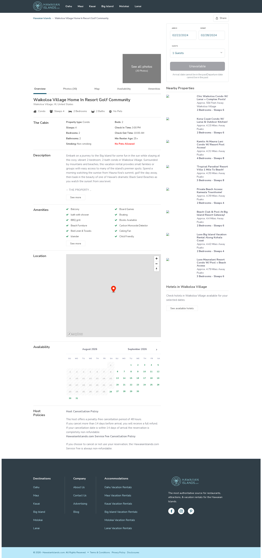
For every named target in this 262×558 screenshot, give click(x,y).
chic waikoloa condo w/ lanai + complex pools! (212, 98)
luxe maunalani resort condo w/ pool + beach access (211, 262)
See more (75, 197)
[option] (110, 391)
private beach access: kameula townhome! (210, 191)
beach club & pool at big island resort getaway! (212, 213)
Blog (76, 512)
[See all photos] (77, 53)
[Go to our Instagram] (181, 511)
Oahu (68, 6)
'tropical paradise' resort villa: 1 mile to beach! (212, 168)
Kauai (92, 6)
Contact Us (79, 495)
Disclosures (133, 552)
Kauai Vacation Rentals (118, 503)
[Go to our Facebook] (171, 511)
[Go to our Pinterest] (191, 511)
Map (97, 88)
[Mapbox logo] (75, 334)
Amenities (154, 88)
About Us (79, 487)
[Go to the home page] (46, 6)
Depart (203, 28)
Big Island (107, 6)
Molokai (124, 6)
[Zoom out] (156, 263)
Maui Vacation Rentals (117, 495)
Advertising (80, 503)
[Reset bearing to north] (156, 268)
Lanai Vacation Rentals (118, 528)
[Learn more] (180, 104)
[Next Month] (156, 349)
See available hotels (182, 308)
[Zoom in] (156, 258)
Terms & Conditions (100, 552)
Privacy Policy (118, 552)
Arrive (174, 28)
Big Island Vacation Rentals (120, 512)
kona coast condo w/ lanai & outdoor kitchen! (212, 120)
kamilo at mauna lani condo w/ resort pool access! (210, 144)
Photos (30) (70, 88)
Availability (124, 88)
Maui (80, 6)
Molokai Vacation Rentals (119, 520)
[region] (113, 295)
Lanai (138, 6)
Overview (40, 88)
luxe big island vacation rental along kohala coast (212, 237)
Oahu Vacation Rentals (118, 487)
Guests (175, 46)
